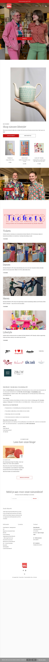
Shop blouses (8, 189)
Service (37, 5)
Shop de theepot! (11, 135)
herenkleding (35, 391)
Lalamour (5, 401)
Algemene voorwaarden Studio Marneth (9, 532)
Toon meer (5, 238)
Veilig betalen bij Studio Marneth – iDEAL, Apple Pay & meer (9, 537)
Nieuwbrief (5, 545)
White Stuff (10, 401)
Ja (28, 659)
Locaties (20, 524)
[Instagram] (25, 570)
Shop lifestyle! (27, 135)
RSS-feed (35, 577)
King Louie (35, 400)
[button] (4, 5)
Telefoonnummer (38, 537)
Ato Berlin (42, 400)
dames (28, 391)
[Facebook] (23, 570)
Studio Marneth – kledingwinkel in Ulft (9, 528)
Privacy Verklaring (6, 534)
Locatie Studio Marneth (7, 548)
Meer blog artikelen (24, 477)
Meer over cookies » (42, 659)
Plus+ (32, 577)
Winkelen (24, 38)
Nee (34, 659)
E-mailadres (37, 543)
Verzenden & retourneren (8, 539)
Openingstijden (6, 546)
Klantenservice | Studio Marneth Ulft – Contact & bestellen (9, 542)
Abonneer (35, 498)
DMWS (29, 577)
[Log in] (40, 6)
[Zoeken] (43, 6)
